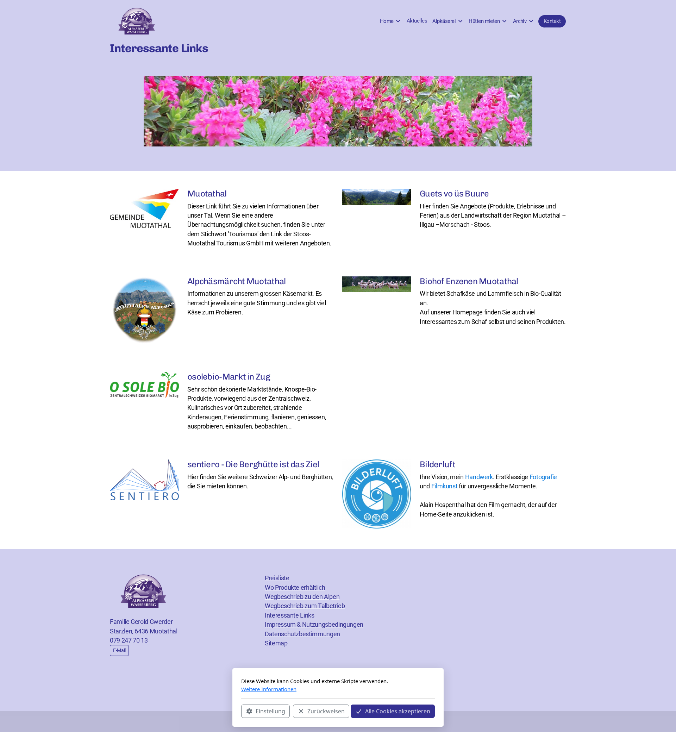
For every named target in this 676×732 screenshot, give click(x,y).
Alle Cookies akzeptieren (397, 711)
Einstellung (270, 711)
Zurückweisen (326, 711)
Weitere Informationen (268, 689)
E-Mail (119, 650)
